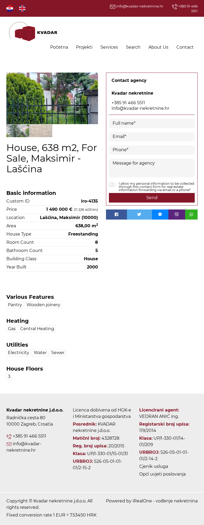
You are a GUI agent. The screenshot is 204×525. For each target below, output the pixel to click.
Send (152, 197)
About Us (158, 47)
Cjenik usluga (153, 466)
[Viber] (176, 214)
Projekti (84, 47)
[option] (17, 130)
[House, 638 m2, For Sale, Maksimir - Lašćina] (52, 98)
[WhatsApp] (191, 214)
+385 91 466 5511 (128, 102)
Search (133, 47)
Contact (185, 47)
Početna (59, 47)
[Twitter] (139, 214)
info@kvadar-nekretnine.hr (139, 6)
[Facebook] (116, 214)
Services (109, 47)
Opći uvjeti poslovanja (162, 474)
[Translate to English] (22, 8)
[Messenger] (160, 214)
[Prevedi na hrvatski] (10, 8)
